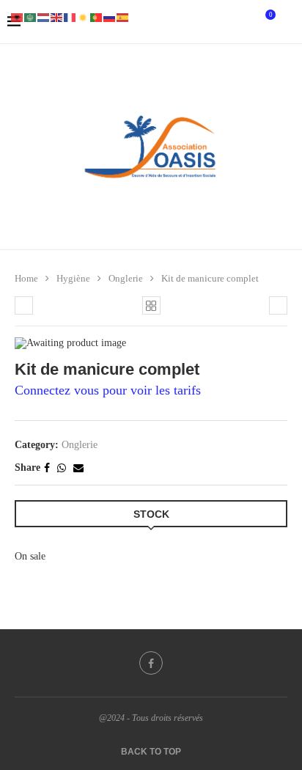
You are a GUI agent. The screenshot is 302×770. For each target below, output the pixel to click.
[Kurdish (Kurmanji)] (83, 16)
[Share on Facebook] (47, 468)
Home (26, 278)
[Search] (287, 22)
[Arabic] (30, 16)
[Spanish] (123, 16)
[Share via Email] (78, 468)
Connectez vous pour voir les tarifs (108, 390)
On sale (30, 556)
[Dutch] (44, 16)
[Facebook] (151, 663)
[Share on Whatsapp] (61, 468)
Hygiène (73, 278)
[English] (57, 16)
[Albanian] (17, 16)
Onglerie (125, 278)
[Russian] (110, 16)
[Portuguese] (96, 16)
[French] (70, 16)
